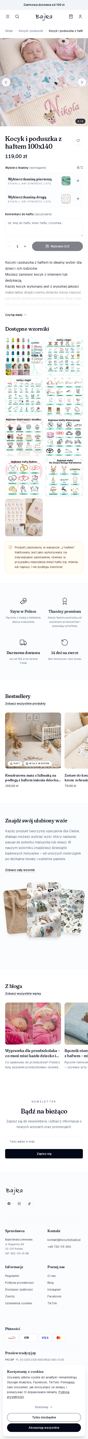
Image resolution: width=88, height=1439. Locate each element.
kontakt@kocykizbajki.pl (64, 1240)
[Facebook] (9, 1203)
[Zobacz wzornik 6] (64, 437)
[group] (44, 82)
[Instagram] (19, 1203)
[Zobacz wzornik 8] (64, 477)
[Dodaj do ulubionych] (78, 140)
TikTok (52, 1303)
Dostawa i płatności (19, 1289)
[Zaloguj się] (80, 16)
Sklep (9, 31)
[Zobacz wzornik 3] (24, 396)
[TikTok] (29, 1203)
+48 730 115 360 (59, 1247)
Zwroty (10, 1296)
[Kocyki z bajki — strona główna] (44, 16)
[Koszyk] (71, 16)
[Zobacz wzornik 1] (24, 356)
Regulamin (12, 1276)
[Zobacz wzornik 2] (64, 356)
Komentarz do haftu (28, 214)
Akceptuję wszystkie (44, 1428)
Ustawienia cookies (18, 1303)
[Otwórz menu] (7, 16)
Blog (50, 1283)
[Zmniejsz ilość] (9, 246)
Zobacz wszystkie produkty (25, 703)
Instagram (54, 1289)
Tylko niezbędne (44, 1417)
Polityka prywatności (19, 1283)
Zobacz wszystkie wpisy (23, 993)
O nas (51, 1276)
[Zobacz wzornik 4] (64, 396)
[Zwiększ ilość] (25, 246)
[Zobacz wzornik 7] (24, 477)
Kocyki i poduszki (31, 31)
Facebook (54, 1296)
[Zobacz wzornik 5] (24, 437)
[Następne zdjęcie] (82, 82)
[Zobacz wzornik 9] (24, 517)
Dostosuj (41, 1407)
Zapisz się (44, 1154)
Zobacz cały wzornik (20, 870)
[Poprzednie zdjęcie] (6, 82)
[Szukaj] (17, 16)
